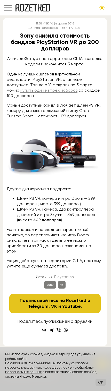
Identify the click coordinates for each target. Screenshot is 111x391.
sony (50, 284)
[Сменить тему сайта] (102, 8)
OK (100, 382)
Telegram (38, 306)
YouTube (71, 306)
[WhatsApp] (66, 330)
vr (61, 284)
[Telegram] (51, 330)
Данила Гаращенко (43, 28)
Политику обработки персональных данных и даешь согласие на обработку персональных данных (49, 367)
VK (54, 306)
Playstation (64, 277)
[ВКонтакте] (44, 330)
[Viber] (59, 330)
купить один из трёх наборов (48, 90)
